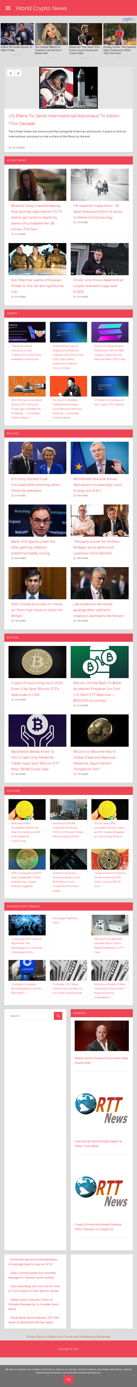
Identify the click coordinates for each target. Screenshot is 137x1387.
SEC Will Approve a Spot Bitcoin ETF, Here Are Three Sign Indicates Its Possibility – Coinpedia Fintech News (26, 441)
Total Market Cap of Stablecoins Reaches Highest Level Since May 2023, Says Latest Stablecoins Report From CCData (68, 143)
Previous (10, 73)
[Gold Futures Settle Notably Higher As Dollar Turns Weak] (102, 1115)
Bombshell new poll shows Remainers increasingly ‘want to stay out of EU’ (97, 517)
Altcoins (13, 823)
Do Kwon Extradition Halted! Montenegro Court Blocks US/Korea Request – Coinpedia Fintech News (67, 441)
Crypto (12, 346)
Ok (68, 1379)
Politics (13, 466)
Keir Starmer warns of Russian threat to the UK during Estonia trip (37, 319)
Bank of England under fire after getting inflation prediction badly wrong (33, 580)
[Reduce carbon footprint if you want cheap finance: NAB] (102, 1056)
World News (16, 193)
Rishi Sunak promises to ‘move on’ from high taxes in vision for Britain (37, 643)
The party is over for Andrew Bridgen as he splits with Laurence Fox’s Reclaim (96, 580)
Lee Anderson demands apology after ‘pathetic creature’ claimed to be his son (98, 643)
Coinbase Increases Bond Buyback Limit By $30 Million (26, 1021)
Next (18, 73)
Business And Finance (23, 939)
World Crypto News (41, 8)
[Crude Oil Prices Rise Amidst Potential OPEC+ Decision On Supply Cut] (102, 1198)
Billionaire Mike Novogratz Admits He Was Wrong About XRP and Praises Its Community (26, 865)
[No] (132, 1376)
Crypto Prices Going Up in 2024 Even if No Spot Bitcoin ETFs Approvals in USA (37, 722)
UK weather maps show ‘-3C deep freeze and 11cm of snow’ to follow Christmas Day (98, 244)
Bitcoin (12, 670)
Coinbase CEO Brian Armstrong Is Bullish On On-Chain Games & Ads (68, 1021)
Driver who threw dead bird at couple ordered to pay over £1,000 (98, 319)
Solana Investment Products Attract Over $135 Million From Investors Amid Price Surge (66, 914)
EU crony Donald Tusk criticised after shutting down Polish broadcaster (36, 517)
